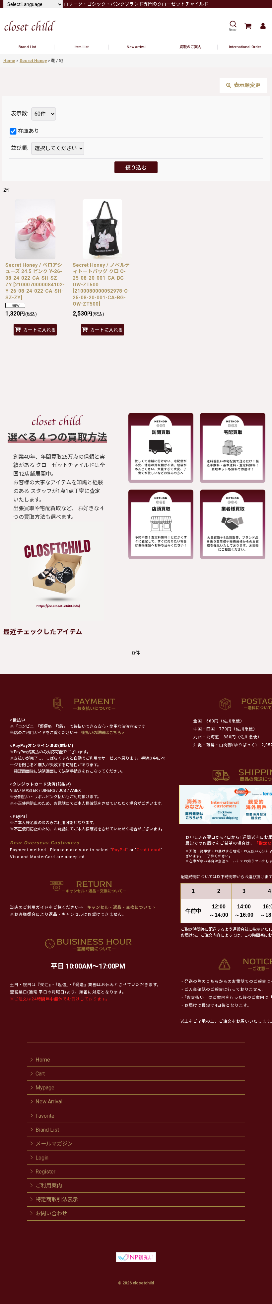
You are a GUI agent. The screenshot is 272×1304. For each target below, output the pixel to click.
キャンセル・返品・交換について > (121, 907)
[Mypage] (263, 26)
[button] (232, 26)
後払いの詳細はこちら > (102, 732)
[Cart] (247, 26)
